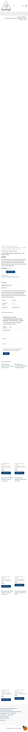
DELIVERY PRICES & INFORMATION (8, 708)
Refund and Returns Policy (6, 710)
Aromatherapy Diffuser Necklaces (12, 247)
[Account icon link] (26, 5)
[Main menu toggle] (23, 5)
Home (2, 246)
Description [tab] (4, 282)
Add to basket (10, 272)
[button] (14, 6)
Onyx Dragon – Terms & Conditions (8, 713)
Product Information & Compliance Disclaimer (10, 711)
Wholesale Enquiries (4, 718)
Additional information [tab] (6, 285)
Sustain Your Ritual (4, 716)
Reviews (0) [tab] (4, 288)
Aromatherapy (7, 246)
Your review (6, 330)
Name (4, 338)
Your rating (5, 327)
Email (4, 343)
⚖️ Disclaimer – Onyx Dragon (6, 715)
